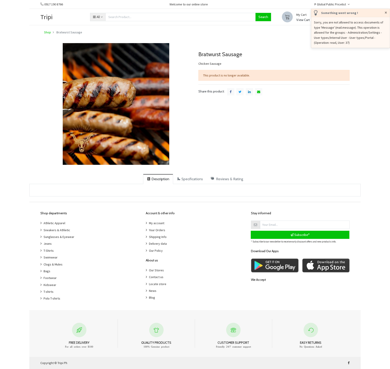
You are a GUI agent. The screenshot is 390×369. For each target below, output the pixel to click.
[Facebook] (349, 363)
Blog (152, 297)
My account (156, 223)
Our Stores (156, 270)
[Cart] (287, 17)
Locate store (157, 284)
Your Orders (157, 230)
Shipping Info (158, 237)
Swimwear (51, 257)
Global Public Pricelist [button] (330, 4)
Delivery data (158, 244)
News (152, 291)
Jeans (48, 244)
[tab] (158, 179)
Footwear (50, 278)
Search (263, 17)
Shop (47, 32)
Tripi (46, 17)
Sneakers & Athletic (57, 230)
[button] (97, 17)
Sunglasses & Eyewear (59, 237)
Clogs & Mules (53, 264)
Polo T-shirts (52, 298)
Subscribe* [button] (302, 235)
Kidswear (50, 285)
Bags (47, 271)
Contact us (156, 277)
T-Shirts (49, 251)
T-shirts (48, 292)
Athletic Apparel (54, 223)
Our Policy (156, 251)
